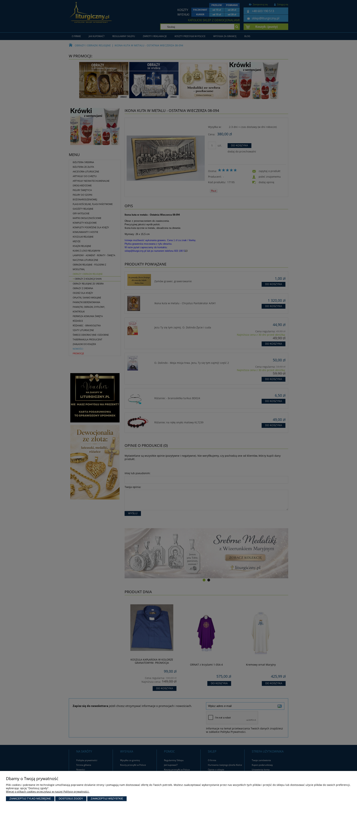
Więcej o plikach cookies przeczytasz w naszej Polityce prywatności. (47, 791)
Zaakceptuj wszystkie (107, 798)
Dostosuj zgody (71, 798)
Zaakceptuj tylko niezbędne (30, 798)
